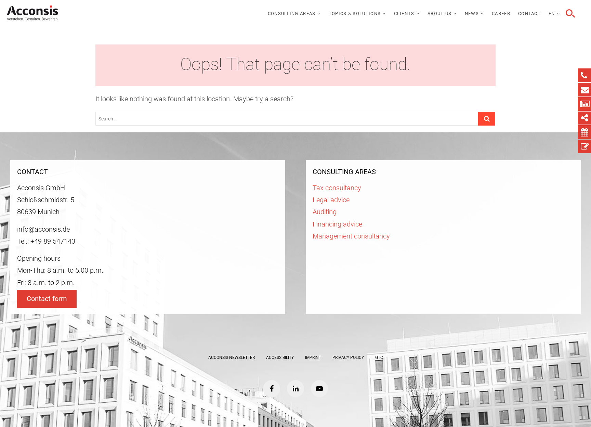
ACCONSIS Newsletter (231, 357)
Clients (404, 13)
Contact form (47, 299)
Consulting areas (292, 13)
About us (439, 13)
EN (552, 13)
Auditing (325, 212)
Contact (529, 13)
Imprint (313, 357)
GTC (379, 357)
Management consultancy (351, 236)
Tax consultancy (337, 188)
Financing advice (337, 224)
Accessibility (280, 357)
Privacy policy (348, 357)
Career (501, 13)
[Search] (569, 14)
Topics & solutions (355, 13)
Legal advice (331, 200)
